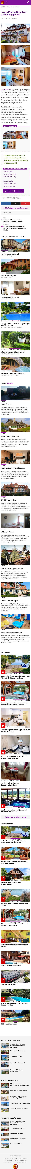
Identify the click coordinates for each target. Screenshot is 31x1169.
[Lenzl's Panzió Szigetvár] (15, 288)
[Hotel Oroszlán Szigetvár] (15, 245)
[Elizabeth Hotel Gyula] (5, 1145)
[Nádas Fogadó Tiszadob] (15, 425)
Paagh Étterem (6, 404)
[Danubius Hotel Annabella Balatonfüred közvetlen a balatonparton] (5, 1045)
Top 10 (28, 4)
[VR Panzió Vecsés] (15, 520)
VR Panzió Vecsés (7, 532)
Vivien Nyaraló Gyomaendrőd (18, 1091)
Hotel (14, 1162)
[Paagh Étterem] (15, 393)
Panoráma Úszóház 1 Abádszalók (20, 1103)
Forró (3, 672)
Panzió (16, 1160)
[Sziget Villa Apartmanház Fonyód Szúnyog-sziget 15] (15, 936)
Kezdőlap (6, 1158)
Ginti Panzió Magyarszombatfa (12, 569)
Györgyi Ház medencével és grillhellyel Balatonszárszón (15, 325)
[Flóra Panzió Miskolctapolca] (15, 621)
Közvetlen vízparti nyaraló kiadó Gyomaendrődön (11, 883)
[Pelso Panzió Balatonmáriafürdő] (15, 957)
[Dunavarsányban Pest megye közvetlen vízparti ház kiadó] (15, 718)
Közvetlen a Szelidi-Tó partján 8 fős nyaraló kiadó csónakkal (14, 757)
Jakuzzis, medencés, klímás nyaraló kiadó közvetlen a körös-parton (14, 704)
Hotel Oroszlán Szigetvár (10, 254)
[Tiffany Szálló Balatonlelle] (5, 1052)
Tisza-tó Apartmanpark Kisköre (19, 1109)
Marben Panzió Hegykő (9, 601)
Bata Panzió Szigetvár (9, 276)
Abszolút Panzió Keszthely (17, 1063)
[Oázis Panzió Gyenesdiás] (15, 1016)
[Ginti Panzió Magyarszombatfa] (15, 555)
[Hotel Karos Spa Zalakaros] (5, 1139)
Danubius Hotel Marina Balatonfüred (16, 1070)
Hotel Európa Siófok (16, 1056)
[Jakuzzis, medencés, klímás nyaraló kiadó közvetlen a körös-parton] (15, 691)
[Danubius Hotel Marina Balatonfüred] (5, 1071)
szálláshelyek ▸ (15, 817)
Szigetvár (7, 213)
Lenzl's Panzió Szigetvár (10, 297)
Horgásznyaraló (23, 1160)
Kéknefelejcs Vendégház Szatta (13, 352)
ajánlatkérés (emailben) (13, 191)
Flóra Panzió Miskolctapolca (11, 633)
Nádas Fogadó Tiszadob (10, 436)
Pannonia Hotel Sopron (8, 984)
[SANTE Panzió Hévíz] (15, 489)
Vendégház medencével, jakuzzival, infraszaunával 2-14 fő (14, 811)
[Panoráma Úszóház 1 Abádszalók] (5, 1104)
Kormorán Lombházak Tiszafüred (13, 374)
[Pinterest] (25, 203)
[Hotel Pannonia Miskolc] (5, 1134)
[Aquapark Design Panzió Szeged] (15, 457)
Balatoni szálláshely (22, 1162)
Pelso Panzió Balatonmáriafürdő (11, 965)
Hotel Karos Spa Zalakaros (17, 1138)
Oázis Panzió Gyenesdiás (9, 1024)
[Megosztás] (6, 203)
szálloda (4, 251)
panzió (3, 273)
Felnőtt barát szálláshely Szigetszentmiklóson (10, 784)
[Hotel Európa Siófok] (5, 1057)
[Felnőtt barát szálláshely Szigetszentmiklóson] (15, 771)
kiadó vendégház (15, 321)
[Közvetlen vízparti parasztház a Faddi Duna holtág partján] (15, 895)
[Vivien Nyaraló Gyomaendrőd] (5, 1092)
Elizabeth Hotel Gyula (16, 1144)
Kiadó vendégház (8, 1160)
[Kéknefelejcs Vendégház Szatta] (15, 340)
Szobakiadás (7, 1162)
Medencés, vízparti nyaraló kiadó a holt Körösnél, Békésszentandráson (15, 677)
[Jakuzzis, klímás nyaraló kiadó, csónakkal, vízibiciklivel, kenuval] (15, 853)
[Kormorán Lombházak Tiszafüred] (15, 364)
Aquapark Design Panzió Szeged (13, 468)
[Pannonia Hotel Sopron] (15, 976)
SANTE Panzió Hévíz (8, 500)
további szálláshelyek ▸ (15, 208)
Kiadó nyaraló (18, 673)
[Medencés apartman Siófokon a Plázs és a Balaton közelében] (15, 995)
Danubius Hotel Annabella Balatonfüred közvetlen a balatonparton (17, 1045)
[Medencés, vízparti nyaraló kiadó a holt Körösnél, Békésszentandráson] (15, 664)
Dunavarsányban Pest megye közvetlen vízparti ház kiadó (15, 730)
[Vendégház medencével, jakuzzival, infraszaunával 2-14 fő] (15, 798)
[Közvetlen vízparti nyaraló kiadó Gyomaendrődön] (15, 874)
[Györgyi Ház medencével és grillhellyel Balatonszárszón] (15, 312)
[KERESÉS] (7, 2)
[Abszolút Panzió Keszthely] (5, 1064)
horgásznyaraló (19, 700)
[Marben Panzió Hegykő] (15, 589)
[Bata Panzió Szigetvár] (15, 266)
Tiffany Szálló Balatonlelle (17, 1051)
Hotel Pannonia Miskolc (17, 1133)
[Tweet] (15, 203)
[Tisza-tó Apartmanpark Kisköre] (5, 1110)
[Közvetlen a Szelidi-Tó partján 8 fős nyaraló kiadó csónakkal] (15, 744)
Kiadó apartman (14, 780)
